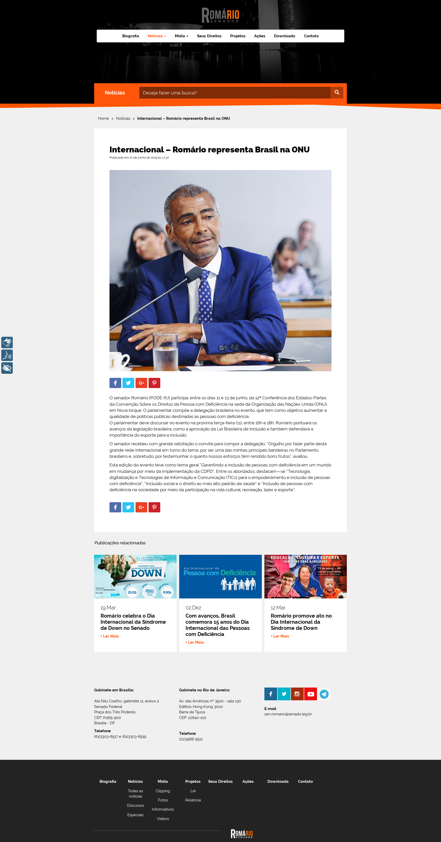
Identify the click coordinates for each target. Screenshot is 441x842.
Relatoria (193, 800)
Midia (163, 781)
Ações (259, 36)
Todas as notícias (135, 794)
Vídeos (163, 818)
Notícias (123, 118)
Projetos (238, 36)
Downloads (284, 36)
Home (103, 118)
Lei (193, 791)
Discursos (135, 805)
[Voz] (7, 355)
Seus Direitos (209, 36)
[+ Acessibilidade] (7, 368)
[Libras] (7, 342)
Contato (311, 36)
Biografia (130, 36)
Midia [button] (180, 36)
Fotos (163, 800)
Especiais (135, 815)
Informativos (163, 809)
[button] (115, 383)
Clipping (163, 791)
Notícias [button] (155, 36)
